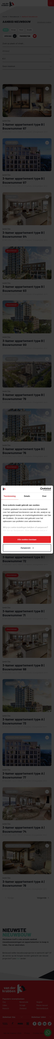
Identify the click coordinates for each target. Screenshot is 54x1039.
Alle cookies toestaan (26, 539)
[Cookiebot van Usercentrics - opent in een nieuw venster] (40, 489)
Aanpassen (26, 548)
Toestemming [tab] (10, 496)
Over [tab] (44, 496)
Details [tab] (27, 496)
